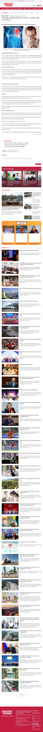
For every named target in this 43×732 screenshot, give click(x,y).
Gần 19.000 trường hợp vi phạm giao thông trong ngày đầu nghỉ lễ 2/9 (29, 682)
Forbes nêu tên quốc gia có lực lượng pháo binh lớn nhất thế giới (36, 206)
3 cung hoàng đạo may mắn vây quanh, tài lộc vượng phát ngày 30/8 (30, 517)
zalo (12, 151)
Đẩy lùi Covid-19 (22, 16)
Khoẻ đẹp (12, 16)
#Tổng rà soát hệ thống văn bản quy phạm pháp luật (25, 12)
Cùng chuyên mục (8, 169)
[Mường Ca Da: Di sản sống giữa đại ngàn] (10, 394)
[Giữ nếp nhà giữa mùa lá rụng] (10, 369)
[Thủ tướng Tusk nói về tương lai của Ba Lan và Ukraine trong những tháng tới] (10, 382)
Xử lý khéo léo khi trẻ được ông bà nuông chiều (30, 465)
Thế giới (3, 210)
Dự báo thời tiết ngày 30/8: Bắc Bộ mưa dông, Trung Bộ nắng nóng (30, 327)
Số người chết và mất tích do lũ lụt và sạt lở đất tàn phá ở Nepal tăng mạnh (30, 580)
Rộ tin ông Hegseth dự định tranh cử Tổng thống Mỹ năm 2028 (29, 416)
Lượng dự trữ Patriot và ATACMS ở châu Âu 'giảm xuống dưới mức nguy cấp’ (29, 555)
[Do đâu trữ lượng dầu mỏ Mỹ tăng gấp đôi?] (10, 255)
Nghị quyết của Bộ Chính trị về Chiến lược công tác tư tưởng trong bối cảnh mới (30, 504)
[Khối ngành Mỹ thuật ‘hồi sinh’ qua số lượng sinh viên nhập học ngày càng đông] (10, 268)
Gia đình (16, 16)
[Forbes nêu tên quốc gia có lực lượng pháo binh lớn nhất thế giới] (28, 206)
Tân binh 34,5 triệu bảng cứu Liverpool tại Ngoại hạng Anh (30, 340)
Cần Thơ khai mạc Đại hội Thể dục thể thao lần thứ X (30, 314)
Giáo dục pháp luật (18, 8)
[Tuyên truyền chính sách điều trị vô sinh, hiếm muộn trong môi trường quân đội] (30, 175)
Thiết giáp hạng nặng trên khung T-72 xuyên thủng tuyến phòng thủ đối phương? (12, 208)
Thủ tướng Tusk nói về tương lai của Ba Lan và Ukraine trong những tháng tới (30, 378)
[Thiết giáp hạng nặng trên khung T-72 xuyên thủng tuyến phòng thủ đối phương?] (12, 199)
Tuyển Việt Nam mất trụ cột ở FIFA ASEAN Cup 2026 (30, 441)
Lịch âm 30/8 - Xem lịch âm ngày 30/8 (28, 541)
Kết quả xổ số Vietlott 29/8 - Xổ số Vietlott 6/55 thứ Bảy (30, 694)
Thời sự (11, 8)
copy (17, 151)
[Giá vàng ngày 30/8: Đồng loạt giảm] (34, 233)
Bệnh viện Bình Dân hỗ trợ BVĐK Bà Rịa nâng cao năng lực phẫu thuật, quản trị (14, 183)
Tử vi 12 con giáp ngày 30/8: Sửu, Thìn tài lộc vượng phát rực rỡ (29, 492)
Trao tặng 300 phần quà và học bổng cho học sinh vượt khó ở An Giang (30, 656)
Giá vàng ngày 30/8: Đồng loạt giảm (33, 244)
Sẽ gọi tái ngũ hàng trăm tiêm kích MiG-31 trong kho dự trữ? (36, 195)
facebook (9, 151)
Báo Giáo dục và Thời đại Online (8, 5)
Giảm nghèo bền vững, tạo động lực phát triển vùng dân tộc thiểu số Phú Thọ (30, 276)
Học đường (34, 8)
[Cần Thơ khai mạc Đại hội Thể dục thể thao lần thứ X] (10, 318)
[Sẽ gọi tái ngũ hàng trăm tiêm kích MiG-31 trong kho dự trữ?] (28, 194)
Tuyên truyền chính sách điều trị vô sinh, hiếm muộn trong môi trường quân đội (30, 183)
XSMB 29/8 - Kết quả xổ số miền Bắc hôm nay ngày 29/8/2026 (30, 707)
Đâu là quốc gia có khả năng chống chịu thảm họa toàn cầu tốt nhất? (30, 606)
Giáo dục (7, 8)
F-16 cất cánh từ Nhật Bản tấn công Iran (28, 301)
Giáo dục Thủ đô (39, 5)
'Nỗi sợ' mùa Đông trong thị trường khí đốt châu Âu (30, 289)
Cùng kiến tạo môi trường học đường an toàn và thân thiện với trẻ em (30, 593)
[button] (36, 168)
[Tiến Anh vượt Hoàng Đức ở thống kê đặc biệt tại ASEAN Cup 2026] (8, 233)
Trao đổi (29, 8)
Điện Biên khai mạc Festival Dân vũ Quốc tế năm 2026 (30, 352)
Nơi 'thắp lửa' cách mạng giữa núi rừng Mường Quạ (30, 479)
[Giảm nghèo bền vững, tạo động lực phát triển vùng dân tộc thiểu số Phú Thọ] (10, 280)
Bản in (14, 151)
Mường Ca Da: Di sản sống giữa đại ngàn (28, 389)
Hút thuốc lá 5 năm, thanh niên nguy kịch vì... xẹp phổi (16, 143)
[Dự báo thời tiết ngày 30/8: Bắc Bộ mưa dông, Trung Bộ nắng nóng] (10, 331)
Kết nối (25, 8)
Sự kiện (5, 13)
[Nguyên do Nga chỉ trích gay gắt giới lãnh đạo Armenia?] (21, 233)
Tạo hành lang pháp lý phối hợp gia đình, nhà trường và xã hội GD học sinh (29, 530)
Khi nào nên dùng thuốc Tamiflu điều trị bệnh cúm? (15, 144)
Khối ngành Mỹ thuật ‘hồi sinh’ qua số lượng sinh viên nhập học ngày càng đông (30, 264)
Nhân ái (39, 8)
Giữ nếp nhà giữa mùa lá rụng (26, 364)
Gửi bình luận (38, 164)
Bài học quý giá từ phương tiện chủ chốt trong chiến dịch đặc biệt (36, 218)
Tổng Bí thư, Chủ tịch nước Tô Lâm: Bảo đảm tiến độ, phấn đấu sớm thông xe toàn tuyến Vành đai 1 (29, 619)
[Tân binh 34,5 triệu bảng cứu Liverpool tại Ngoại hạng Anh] (10, 344)
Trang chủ (3, 8)
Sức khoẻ (6, 16)
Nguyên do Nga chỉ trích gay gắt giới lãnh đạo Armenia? (21, 245)
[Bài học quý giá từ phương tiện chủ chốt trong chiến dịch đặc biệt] (28, 218)
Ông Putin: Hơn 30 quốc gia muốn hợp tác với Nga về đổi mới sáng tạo (30, 644)
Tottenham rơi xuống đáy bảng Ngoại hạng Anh (30, 453)
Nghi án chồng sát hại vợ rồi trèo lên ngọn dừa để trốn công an (30, 669)
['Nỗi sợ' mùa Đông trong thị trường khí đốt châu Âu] (10, 293)
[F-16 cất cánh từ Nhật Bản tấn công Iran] (10, 306)
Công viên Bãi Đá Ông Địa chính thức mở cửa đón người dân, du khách (29, 568)
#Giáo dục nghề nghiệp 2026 (12, 12)
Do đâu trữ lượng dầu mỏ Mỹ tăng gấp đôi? (29, 250)
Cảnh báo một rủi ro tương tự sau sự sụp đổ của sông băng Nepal (30, 631)
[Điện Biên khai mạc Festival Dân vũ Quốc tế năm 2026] (10, 356)
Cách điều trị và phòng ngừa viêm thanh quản (14, 146)
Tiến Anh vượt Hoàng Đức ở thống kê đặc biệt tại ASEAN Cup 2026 (8, 245)
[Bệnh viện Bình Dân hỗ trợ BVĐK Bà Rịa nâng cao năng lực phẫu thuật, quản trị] (14, 175)
